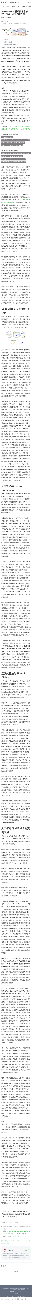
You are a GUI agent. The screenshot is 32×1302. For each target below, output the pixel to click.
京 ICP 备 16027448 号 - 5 (16, 1291)
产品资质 (16, 1293)
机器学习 (12, 1240)
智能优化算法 (5, 1243)
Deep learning (25, 1240)
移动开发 (28, 6)
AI (18, 6)
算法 (18, 1240)
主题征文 (14, 6)
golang (23, 6)
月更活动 (8, 6)
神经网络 (4, 1240)
